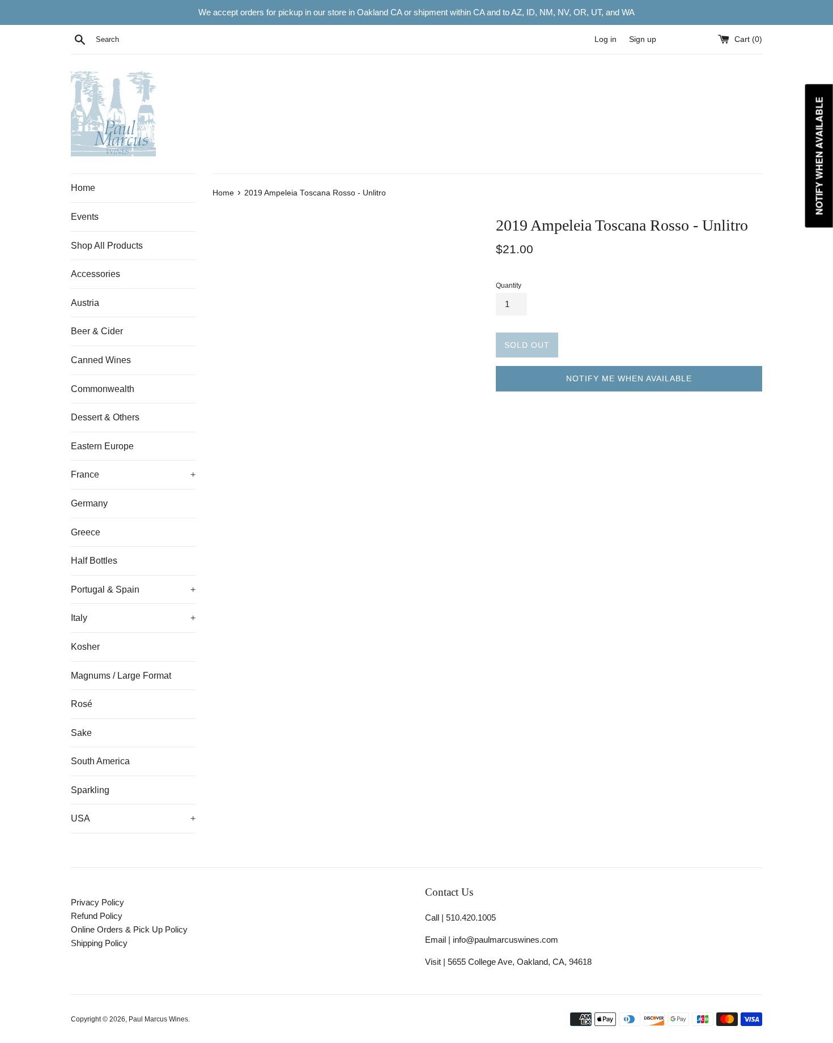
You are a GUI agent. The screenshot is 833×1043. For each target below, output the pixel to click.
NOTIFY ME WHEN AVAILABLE (629, 378)
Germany (89, 503)
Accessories (95, 274)
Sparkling (90, 790)
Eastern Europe (102, 446)
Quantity (508, 286)
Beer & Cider (97, 331)
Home (83, 188)
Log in (605, 39)
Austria (85, 303)
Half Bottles (94, 560)
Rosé (81, 704)
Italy (133, 618)
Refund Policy (96, 916)
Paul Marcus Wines (158, 1019)
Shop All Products (107, 245)
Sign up (642, 39)
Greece (85, 532)
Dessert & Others (105, 417)
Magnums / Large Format (121, 675)
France (133, 474)
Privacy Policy (97, 902)
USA (133, 818)
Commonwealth (102, 389)
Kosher (85, 647)
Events (85, 217)
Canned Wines (101, 360)
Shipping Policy (99, 943)
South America (100, 761)
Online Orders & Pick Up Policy (129, 929)
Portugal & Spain (133, 589)
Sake (81, 733)
